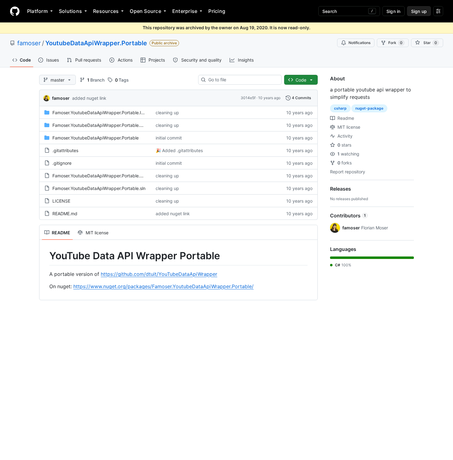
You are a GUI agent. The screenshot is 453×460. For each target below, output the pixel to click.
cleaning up (167, 112)
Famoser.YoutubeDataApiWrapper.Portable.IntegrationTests (112, 112)
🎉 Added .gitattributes (179, 150)
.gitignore (61, 163)
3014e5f (248, 97)
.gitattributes (65, 150)
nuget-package (369, 108)
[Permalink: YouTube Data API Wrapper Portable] (45, 256)
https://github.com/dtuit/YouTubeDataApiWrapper (159, 274)
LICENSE (61, 201)
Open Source (145, 11)
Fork (395, 42)
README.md (64, 213)
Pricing (216, 11)
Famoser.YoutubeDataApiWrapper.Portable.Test (100, 125)
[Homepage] (15, 11)
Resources (106, 11)
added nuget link (89, 98)
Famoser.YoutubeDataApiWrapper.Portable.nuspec (103, 175)
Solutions (70, 11)
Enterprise (184, 11)
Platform (37, 11)
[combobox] (242, 79)
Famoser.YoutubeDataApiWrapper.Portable (95, 137)
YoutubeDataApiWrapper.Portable (96, 43)
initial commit (169, 137)
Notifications (359, 42)
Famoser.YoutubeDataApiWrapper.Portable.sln (98, 188)
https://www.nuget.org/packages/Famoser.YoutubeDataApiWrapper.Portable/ (163, 286)
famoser (29, 43)
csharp (340, 108)
